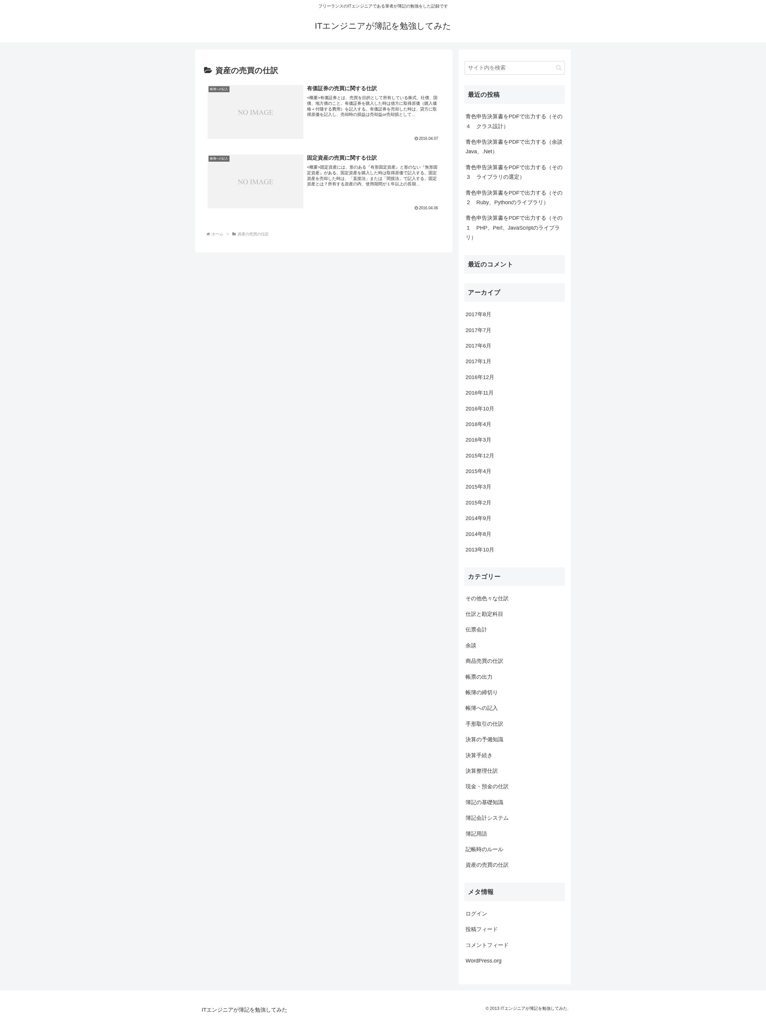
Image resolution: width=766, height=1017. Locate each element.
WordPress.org (483, 961)
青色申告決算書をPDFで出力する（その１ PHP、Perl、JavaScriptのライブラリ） (514, 227)
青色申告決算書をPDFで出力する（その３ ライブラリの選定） (514, 172)
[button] (559, 67)
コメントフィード (487, 945)
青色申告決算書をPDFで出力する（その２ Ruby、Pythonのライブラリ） (514, 197)
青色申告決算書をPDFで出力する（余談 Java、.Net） (515, 146)
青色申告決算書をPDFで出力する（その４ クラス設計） (514, 121)
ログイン (476, 914)
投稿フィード (482, 929)
